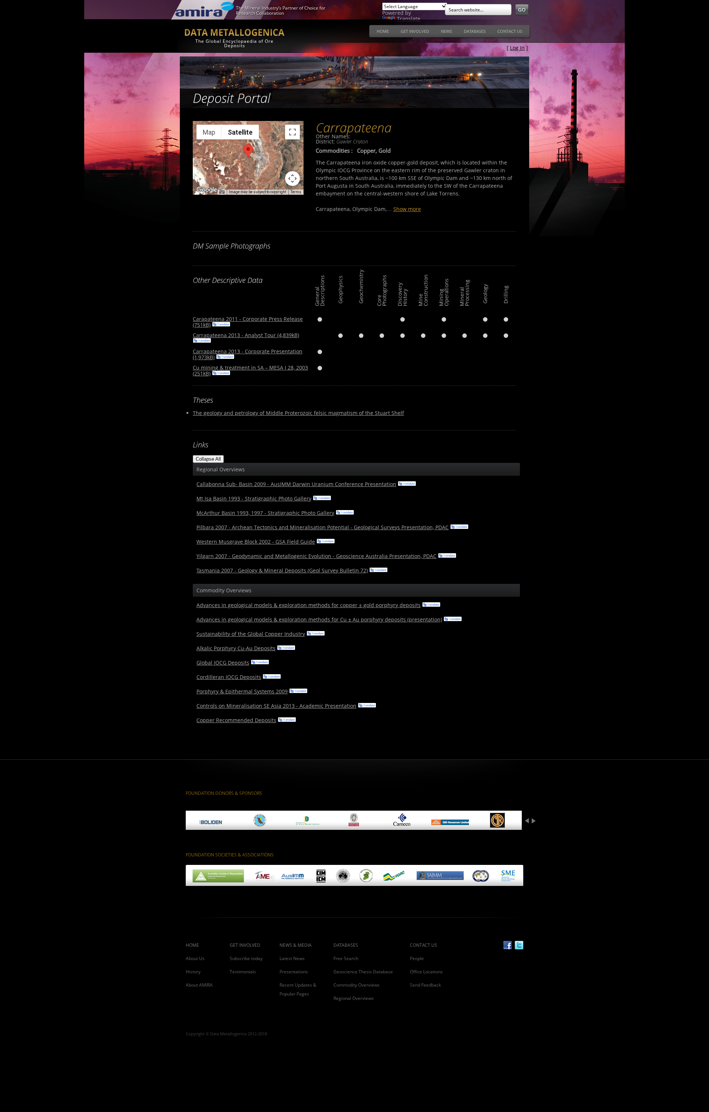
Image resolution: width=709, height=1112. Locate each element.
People (417, 958)
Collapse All (208, 459)
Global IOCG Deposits (222, 662)
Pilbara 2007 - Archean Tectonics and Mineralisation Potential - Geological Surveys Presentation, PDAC (322, 527)
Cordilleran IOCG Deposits (228, 676)
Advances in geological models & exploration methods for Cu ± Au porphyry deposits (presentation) (319, 619)
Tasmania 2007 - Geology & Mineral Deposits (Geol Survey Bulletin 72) (282, 570)
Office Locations (426, 972)
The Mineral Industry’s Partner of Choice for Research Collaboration (280, 10)
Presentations (294, 972)
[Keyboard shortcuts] (222, 192)
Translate (408, 18)
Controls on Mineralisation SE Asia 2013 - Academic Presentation (276, 705)
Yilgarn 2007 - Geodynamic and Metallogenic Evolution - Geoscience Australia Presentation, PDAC (316, 556)
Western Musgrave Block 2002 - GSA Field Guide (255, 541)
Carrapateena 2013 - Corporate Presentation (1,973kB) (247, 354)
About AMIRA (199, 985)
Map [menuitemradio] (209, 132)
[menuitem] (383, 31)
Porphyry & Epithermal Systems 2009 (242, 691)
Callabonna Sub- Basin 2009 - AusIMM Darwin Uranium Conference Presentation (296, 484)
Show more (407, 208)
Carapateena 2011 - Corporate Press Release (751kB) (248, 321)
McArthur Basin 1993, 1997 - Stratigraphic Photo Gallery (265, 512)
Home (383, 31)
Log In (517, 47)
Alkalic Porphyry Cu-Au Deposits (235, 648)
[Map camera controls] (292, 178)
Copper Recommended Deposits (236, 720)
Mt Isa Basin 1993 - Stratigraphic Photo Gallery (253, 498)
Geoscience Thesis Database (363, 972)
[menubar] (449, 33)
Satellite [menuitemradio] (240, 132)
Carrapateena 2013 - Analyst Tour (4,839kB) (246, 335)
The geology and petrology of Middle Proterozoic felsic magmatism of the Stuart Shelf (298, 412)
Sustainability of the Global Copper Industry (250, 633)
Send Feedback (425, 985)
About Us (195, 958)
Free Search (345, 958)
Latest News (292, 958)
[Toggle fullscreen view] (292, 132)
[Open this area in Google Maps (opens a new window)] (207, 190)
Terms (296, 192)
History (193, 972)
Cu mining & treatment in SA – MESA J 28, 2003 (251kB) (250, 370)
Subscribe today (246, 958)
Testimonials (243, 972)
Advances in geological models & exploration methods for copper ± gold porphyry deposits (308, 605)
